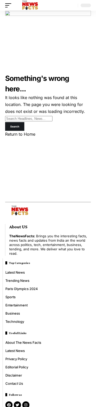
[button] (9, 5)
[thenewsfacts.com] (30, 5)
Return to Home (20, 134)
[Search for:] (28, 118)
